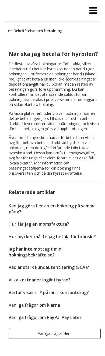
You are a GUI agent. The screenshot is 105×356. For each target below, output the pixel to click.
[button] (93, 10)
